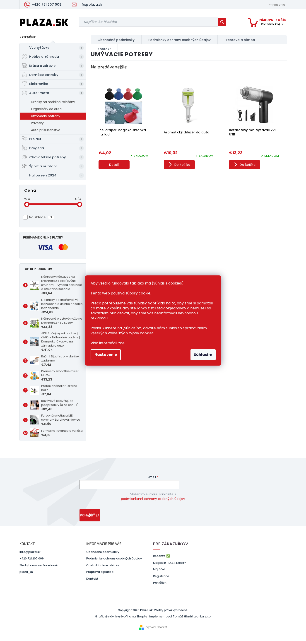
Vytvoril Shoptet (156, 627)
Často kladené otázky (102, 565)
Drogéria (36, 148)
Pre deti (35, 139)
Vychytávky (39, 47)
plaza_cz (26, 572)
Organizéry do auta (46, 109)
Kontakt (92, 579)
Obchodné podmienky (102, 552)
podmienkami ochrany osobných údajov (153, 498)
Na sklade (40, 217)
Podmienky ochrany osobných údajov (114, 558)
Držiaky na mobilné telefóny (53, 102)
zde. (121, 343)
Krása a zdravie (42, 65)
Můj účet (159, 569)
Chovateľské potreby (47, 157)
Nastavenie (105, 354)
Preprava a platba (99, 572)
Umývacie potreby (45, 116)
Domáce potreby (43, 74)
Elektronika (38, 84)
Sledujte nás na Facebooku (39, 565)
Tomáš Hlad (182, 616)
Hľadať (224, 22)
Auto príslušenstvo (45, 130)
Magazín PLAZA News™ (169, 563)
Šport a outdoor (43, 166)
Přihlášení (160, 583)
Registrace (161, 576)
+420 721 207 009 (31, 558)
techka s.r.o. (202, 616)
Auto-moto (39, 93)
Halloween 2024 (42, 175)
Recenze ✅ (161, 556)
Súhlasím (203, 354)
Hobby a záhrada (44, 56)
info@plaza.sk (30, 552)
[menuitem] (116, 39)
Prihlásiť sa (89, 515)
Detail (114, 164)
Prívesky (37, 123)
